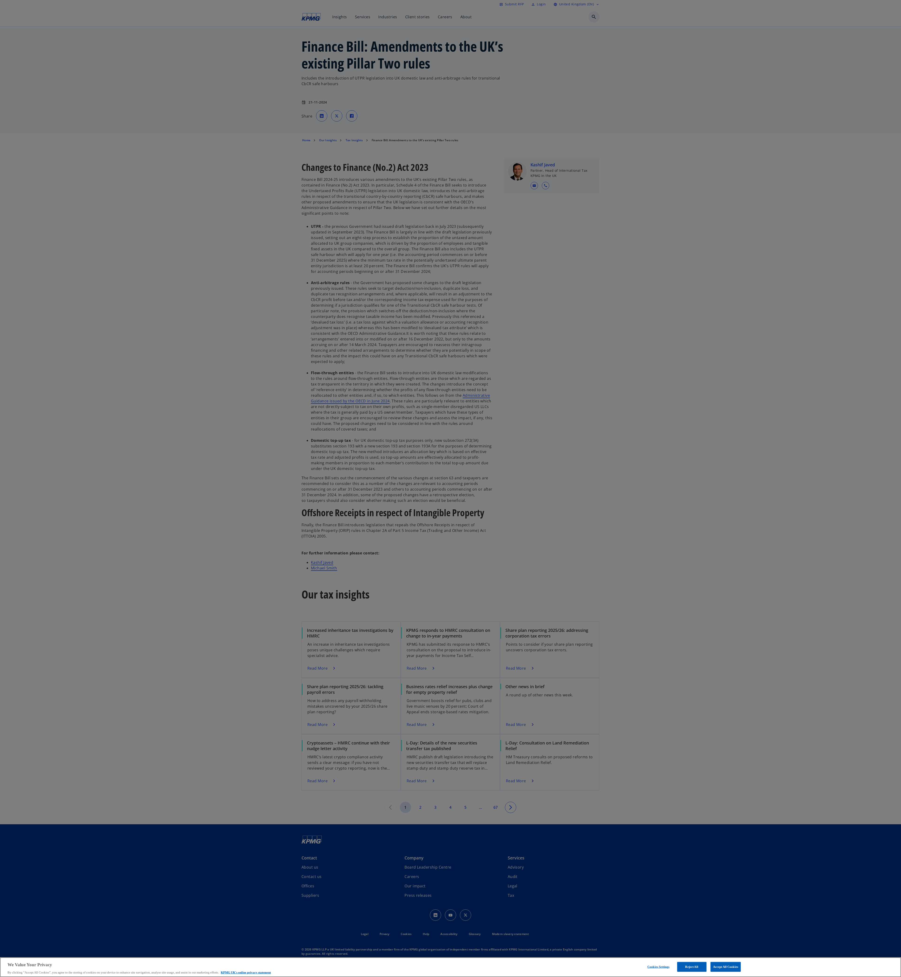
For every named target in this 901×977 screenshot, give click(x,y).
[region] (450, 967)
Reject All (691, 966)
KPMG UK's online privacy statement (246, 972)
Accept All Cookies (725, 966)
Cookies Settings (658, 966)
